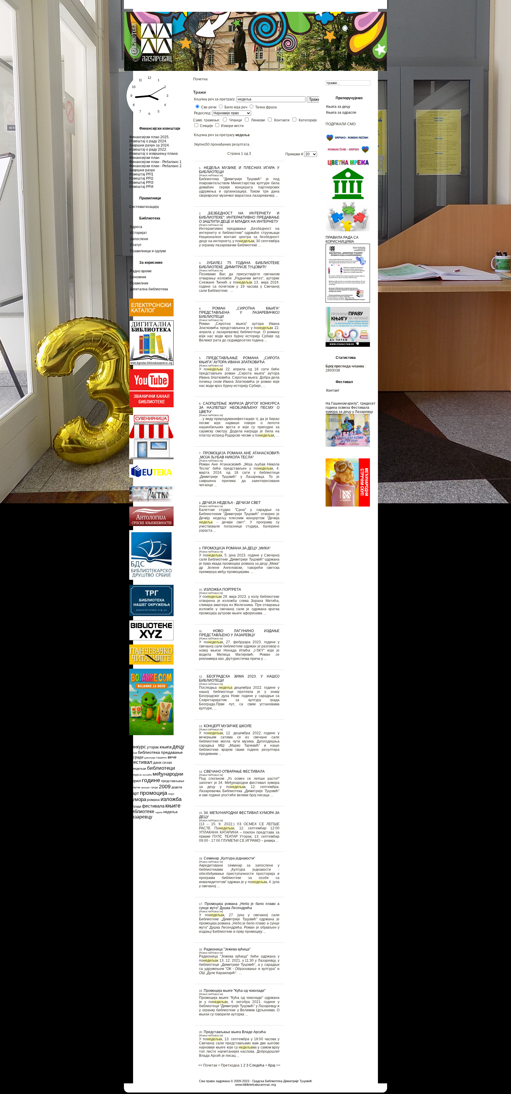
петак (133, 752)
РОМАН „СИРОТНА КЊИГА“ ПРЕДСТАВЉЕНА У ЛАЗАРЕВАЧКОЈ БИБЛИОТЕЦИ (239, 312)
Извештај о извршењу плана (153, 154)
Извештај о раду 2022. (148, 149)
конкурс (137, 746)
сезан (167, 763)
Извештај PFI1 (141, 174)
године (151, 780)
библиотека (149, 752)
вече (172, 757)
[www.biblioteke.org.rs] (151, 615)
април (135, 780)
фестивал (140, 762)
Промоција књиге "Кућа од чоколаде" (235, 991)
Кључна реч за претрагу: (214, 99)
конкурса (135, 774)
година (158, 812)
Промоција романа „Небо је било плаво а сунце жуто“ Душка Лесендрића (239, 906)
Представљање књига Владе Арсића (235, 1032)
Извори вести (232, 126)
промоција (153, 793)
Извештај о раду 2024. (148, 141)
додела (177, 787)
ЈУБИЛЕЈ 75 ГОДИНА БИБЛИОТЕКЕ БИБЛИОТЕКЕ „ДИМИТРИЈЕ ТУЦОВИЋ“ (239, 265)
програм (145, 787)
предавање (172, 752)
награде (136, 757)
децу (178, 747)
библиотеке (141, 811)
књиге (173, 805)
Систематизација (144, 207)
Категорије (308, 120)
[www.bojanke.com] (151, 734)
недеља (170, 812)
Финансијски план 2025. (149, 137)
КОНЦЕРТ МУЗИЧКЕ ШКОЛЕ (228, 726)
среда (154, 787)
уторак (153, 747)
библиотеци (161, 768)
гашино (161, 757)
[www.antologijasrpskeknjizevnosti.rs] (151, 525)
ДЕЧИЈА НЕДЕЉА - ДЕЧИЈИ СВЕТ (231, 503)
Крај (271, 1065)
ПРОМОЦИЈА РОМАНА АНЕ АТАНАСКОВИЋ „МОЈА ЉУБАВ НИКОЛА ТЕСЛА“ (239, 455)
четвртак (134, 787)
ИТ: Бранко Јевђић (255, 1088)
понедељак (137, 768)
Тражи (314, 99)
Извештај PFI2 (141, 178)
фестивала (153, 805)
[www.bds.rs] (151, 579)
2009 (165, 786)
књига (166, 746)
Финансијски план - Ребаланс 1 (155, 162)
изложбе (147, 775)
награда (135, 806)
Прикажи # (294, 154)
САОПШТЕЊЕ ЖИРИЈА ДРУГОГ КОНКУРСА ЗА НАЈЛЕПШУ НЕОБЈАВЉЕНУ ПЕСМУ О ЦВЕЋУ (239, 407)
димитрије (149, 757)
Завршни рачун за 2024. (149, 145)
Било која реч (235, 107)
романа (153, 800)
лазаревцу (140, 816)
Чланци (236, 120)
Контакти (282, 120)
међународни (168, 774)
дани (157, 763)
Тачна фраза (266, 107)
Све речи (208, 107)
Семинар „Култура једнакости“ (229, 858)
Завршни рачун (142, 170)
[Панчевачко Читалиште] (151, 639)
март (134, 793)
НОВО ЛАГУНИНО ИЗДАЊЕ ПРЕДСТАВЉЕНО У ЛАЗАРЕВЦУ (239, 633)
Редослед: (203, 113)
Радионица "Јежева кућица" (227, 949)
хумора (137, 799)
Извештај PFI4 (141, 187)
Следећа (256, 1065)
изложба (171, 799)
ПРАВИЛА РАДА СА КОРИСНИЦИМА (342, 239)
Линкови (258, 120)
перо (171, 793)
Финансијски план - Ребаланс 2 (155, 166)
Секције (207, 126)
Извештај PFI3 (141, 182)
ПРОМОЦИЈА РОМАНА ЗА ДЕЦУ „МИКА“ (236, 548)
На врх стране (255, 1077)
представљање (172, 781)
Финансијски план (144, 158)
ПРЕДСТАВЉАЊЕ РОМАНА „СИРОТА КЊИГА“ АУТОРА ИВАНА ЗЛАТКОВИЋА (239, 360)
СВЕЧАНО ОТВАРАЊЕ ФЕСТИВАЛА (234, 771)
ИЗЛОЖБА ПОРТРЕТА (222, 589)
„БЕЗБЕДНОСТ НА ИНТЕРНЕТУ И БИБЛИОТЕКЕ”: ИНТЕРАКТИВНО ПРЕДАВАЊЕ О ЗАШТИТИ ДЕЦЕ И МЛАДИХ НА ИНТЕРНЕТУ (239, 217)
